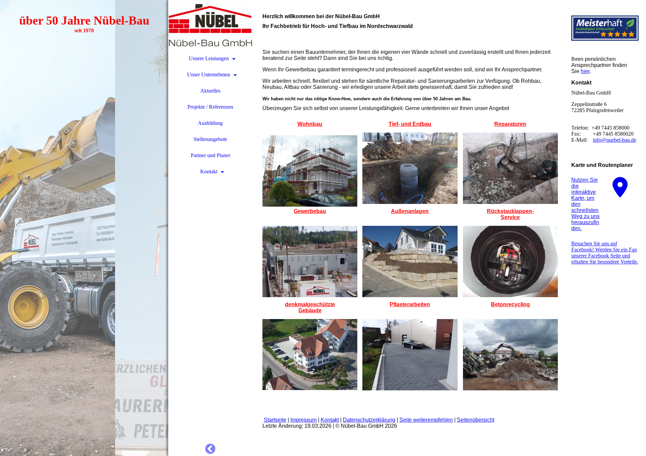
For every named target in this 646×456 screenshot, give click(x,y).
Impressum (303, 420)
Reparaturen (510, 124)
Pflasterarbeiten (410, 304)
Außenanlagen (410, 211)
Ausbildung (210, 123)
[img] (84, 228)
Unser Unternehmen (208, 74)
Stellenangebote (210, 139)
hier (585, 71)
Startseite (275, 420)
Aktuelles (210, 91)
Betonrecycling (510, 304)
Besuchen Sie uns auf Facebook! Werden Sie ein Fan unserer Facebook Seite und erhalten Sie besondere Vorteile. (604, 253)
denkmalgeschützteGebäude (310, 307)
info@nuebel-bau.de (614, 140)
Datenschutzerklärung (369, 420)
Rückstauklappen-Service (510, 214)
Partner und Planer (210, 155)
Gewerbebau (310, 211)
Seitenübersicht (475, 420)
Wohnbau (309, 124)
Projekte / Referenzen (210, 107)
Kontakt (208, 171)
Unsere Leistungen (209, 58)
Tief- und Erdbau (410, 124)
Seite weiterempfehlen (426, 420)
